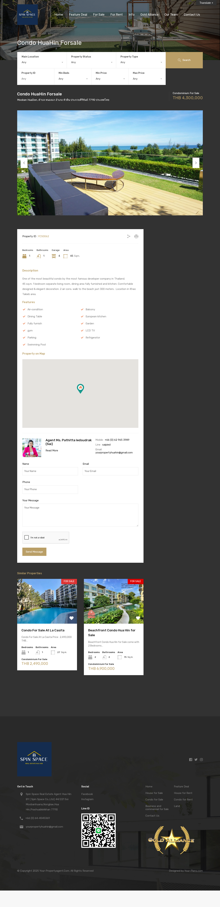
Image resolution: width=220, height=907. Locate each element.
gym (30, 330)
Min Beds (64, 73)
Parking (32, 337)
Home (58, 14)
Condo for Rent (183, 799)
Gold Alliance (149, 14)
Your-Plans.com (193, 870)
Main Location (30, 56)
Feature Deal (78, 14)
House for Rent (183, 793)
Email (86, 463)
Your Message (30, 500)
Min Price (101, 73)
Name (25, 463)
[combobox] (42, 62)
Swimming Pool (37, 344)
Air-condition (35, 309)
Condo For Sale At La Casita (42, 630)
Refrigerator (93, 337)
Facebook (87, 794)
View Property (47, 614)
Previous (24, 163)
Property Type (129, 56)
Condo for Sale (154, 799)
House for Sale (154, 793)
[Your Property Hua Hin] (27, 23)
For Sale (98, 14)
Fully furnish (35, 323)
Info (132, 14)
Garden (90, 323)
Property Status (81, 56)
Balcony (90, 309)
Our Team (171, 14)
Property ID (28, 73)
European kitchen (96, 316)
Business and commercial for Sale (157, 808)
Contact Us (192, 14)
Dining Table (35, 316)
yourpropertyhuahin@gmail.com (114, 452)
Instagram (87, 799)
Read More (52, 450)
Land (177, 806)
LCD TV (90, 330)
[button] (80, 389)
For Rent (116, 14)
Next (195, 163)
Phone (26, 482)
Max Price (138, 73)
